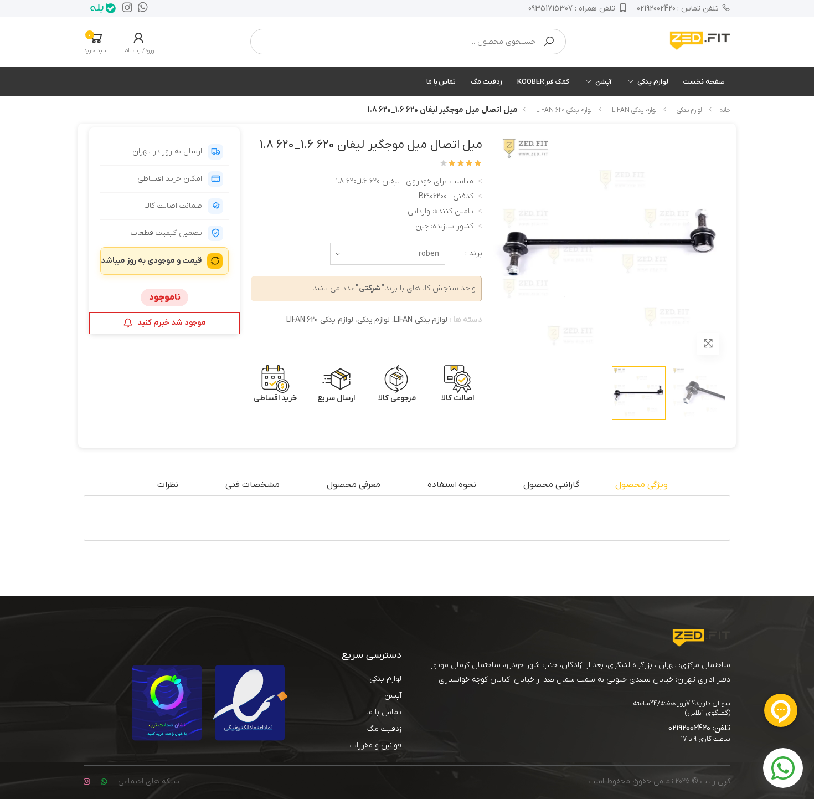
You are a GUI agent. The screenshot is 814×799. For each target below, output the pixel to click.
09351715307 (571, 8)
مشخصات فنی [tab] (252, 484)
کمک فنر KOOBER (543, 81)
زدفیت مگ (486, 81)
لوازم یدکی (652, 81)
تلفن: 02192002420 (699, 728)
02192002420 (678, 8)
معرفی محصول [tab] (353, 484)
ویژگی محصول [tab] (641, 484)
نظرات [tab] (167, 484)
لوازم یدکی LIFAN (634, 110)
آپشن (603, 81)
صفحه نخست (704, 81)
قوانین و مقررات (375, 745)
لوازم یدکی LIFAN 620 (563, 110)
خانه (724, 110)
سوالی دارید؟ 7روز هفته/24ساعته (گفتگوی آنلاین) (681, 708)
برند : (473, 253)
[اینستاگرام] (124, 8)
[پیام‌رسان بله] (100, 8)
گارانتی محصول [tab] (551, 484)
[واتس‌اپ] (140, 8)
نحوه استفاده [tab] (452, 484)
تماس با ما (441, 81)
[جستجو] (549, 41)
